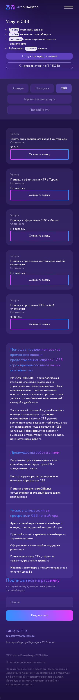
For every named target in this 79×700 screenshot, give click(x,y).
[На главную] (22, 9)
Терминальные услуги (39, 99)
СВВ (64, 88)
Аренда (18, 88)
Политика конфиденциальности (25, 662)
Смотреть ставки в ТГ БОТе (39, 65)
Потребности (39, 109)
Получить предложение (39, 56)
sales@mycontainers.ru (20, 636)
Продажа (42, 88)
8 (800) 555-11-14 (17, 631)
